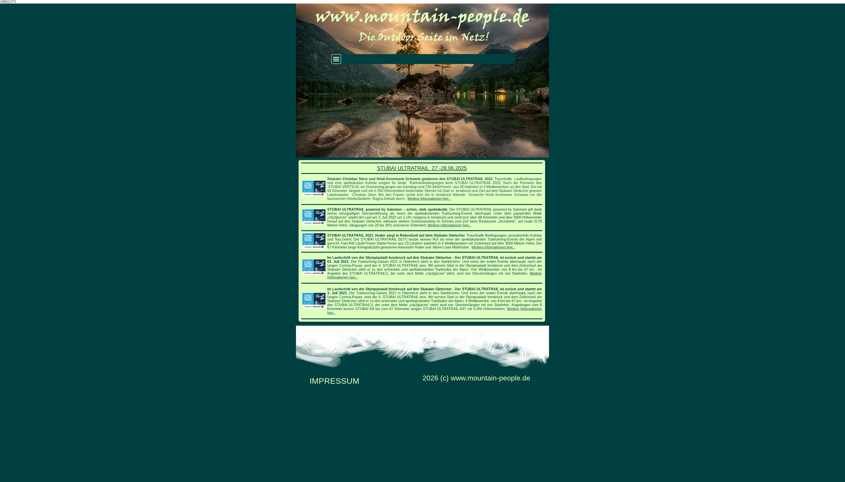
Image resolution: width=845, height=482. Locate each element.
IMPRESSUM (334, 380)
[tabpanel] (422, 240)
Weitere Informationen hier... (429, 199)
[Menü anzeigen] (336, 59)
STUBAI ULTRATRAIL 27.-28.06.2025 (422, 168)
